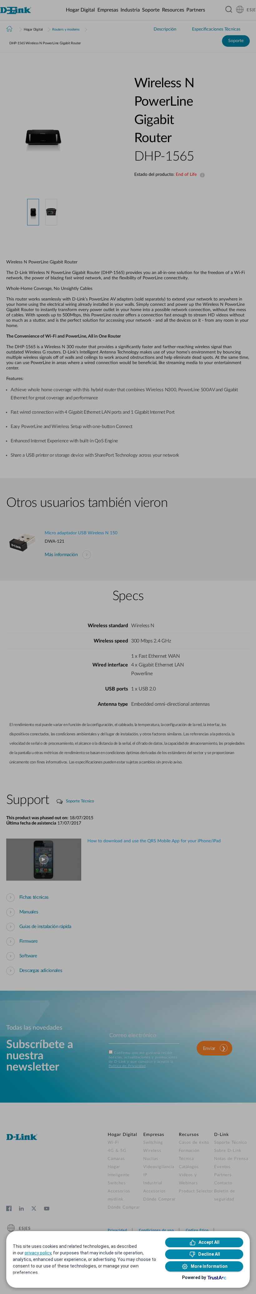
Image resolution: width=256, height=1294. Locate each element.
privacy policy (38, 1252)
